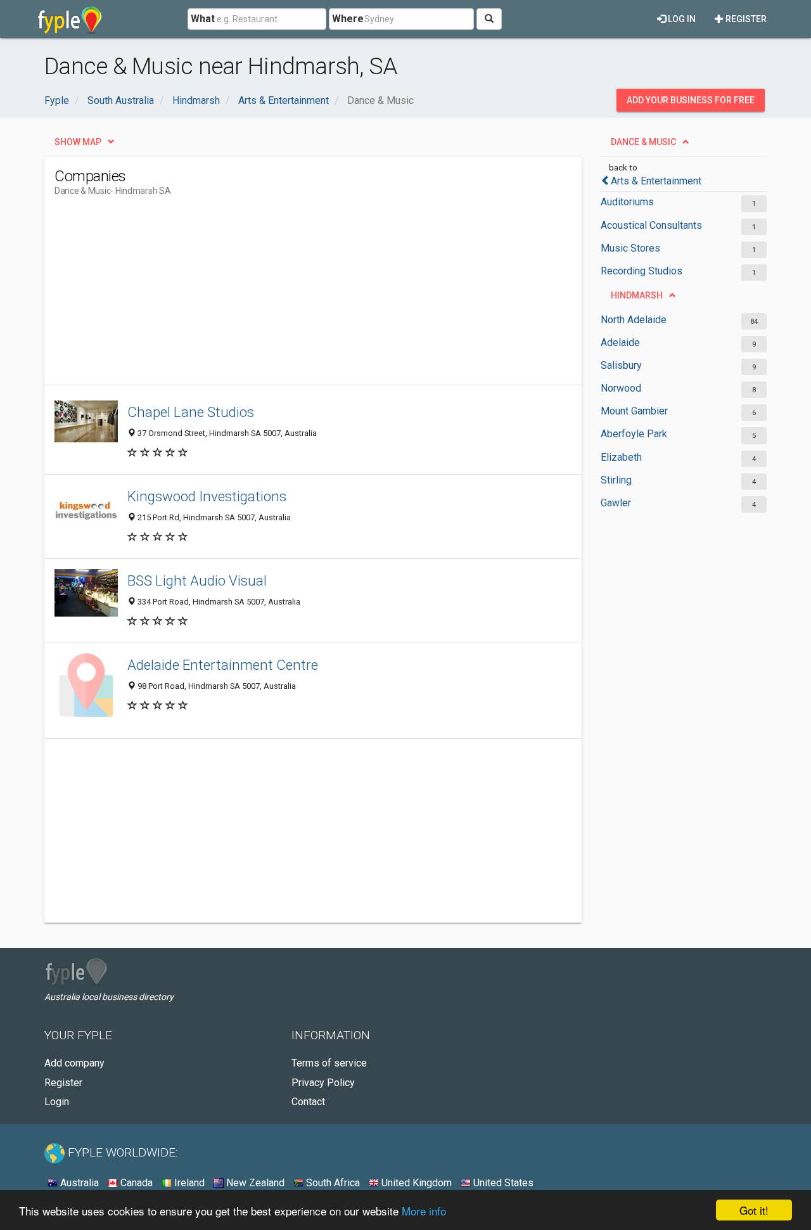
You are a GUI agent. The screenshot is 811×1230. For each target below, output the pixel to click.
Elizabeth (621, 457)
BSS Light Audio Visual (197, 580)
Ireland (188, 1183)
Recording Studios (641, 271)
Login (56, 1102)
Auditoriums (627, 202)
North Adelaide (634, 320)
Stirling (616, 480)
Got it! (754, 1210)
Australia (78, 1183)
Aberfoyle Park (634, 434)
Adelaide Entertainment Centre (222, 665)
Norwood (621, 388)
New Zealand (254, 1183)
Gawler (616, 503)
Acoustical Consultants (651, 225)
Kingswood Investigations (206, 496)
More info (424, 1211)
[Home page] (70, 19)
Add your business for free (691, 100)
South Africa (331, 1183)
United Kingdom (415, 1183)
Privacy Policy (323, 1083)
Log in (681, 19)
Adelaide (620, 342)
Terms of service (329, 1063)
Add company (74, 1063)
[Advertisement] (285, 296)
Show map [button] (77, 142)
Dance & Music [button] (643, 142)
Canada (135, 1183)
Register (745, 19)
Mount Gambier (634, 411)
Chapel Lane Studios (190, 412)
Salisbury (621, 365)
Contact (308, 1102)
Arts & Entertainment (656, 181)
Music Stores (630, 248)
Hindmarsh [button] (637, 295)
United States (502, 1183)
